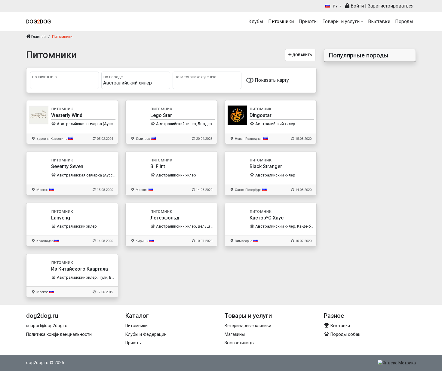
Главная (38, 36)
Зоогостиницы (239, 342)
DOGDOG (38, 21)
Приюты (308, 21)
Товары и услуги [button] (341, 21)
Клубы (255, 21)
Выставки (379, 21)
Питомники (281, 21)
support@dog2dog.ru (46, 325)
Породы (404, 21)
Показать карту (271, 80)
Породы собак (344, 334)
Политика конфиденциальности (59, 334)
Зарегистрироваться (390, 6)
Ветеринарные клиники (248, 325)
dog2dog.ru (37, 362)
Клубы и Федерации (146, 334)
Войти (356, 6)
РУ (335, 6)
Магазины (235, 334)
